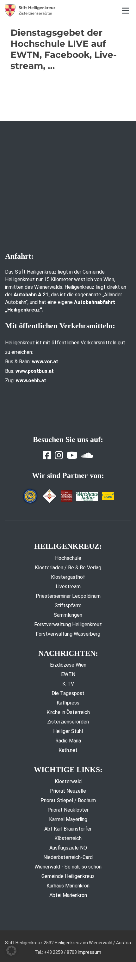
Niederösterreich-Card (68, 857)
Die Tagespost (68, 693)
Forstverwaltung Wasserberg (68, 634)
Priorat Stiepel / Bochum (68, 800)
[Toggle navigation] (125, 10)
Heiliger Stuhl (68, 731)
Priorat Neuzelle (68, 791)
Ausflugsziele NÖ (68, 848)
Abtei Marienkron (68, 895)
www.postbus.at (34, 371)
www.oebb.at (31, 381)
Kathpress (68, 703)
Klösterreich (68, 838)
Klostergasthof (68, 577)
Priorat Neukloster (68, 810)
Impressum (89, 952)
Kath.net (68, 750)
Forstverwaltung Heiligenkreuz (68, 624)
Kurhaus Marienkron (68, 886)
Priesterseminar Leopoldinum (68, 596)
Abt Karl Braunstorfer (68, 829)
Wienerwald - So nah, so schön (68, 867)
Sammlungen (68, 615)
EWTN (68, 674)
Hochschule (68, 558)
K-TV (68, 684)
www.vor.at (45, 362)
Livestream (68, 587)
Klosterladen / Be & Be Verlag (68, 568)
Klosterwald (68, 781)
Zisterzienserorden (68, 722)
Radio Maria (68, 741)
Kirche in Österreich (68, 712)
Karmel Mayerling (68, 819)
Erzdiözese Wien (68, 665)
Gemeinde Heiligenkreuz (68, 876)
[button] (11, 950)
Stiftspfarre (68, 605)
